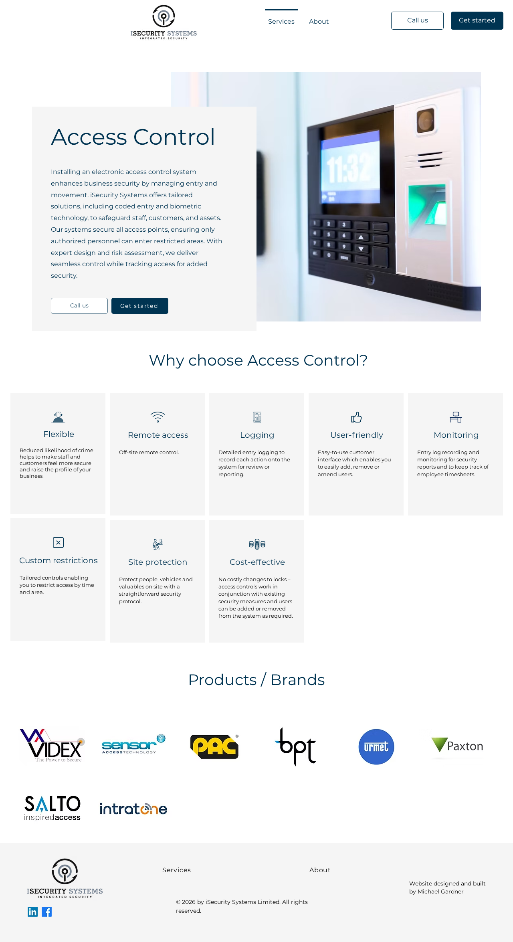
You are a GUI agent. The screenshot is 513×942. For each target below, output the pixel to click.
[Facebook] (47, 912)
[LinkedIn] (33, 912)
